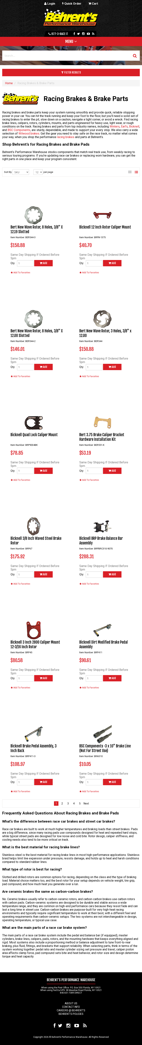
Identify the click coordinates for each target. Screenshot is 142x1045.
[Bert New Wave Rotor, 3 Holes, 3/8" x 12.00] (102, 305)
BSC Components (19, 130)
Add (44, 263)
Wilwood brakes (28, 133)
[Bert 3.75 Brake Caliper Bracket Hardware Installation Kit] (102, 409)
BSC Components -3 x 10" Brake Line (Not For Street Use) (105, 748)
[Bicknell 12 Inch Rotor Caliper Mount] (102, 202)
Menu (69, 41)
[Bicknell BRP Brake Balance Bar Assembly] (102, 513)
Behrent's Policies (71, 1013)
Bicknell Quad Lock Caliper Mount (34, 434)
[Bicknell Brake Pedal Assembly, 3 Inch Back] (34, 720)
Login (51, 3)
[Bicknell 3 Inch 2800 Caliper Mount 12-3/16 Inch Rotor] (34, 617)
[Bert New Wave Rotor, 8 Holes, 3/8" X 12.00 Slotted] (34, 305)
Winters (115, 126)
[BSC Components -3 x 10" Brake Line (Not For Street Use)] (102, 720)
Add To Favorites (21, 272)
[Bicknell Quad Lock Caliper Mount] (34, 409)
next (86, 803)
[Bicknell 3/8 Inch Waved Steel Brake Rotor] (34, 513)
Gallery (129, 172)
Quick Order (72, 3)
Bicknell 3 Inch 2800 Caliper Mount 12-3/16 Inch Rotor (35, 644)
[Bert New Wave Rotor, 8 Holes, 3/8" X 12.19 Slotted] (34, 202)
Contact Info (71, 1006)
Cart (94, 3)
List (136, 172)
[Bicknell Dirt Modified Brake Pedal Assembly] (102, 617)
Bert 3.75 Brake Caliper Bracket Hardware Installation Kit (101, 437)
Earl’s (124, 126)
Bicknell (134, 126)
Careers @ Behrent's (71, 1010)
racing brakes (65, 137)
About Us (71, 1003)
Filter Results (72, 72)
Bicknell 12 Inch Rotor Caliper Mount (105, 227)
